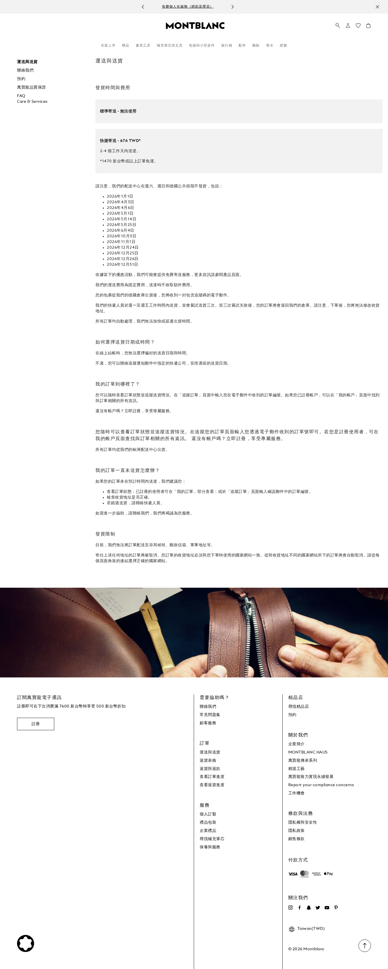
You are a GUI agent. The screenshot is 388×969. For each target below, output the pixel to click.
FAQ (21, 96)
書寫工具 (143, 45)
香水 (270, 45)
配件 (242, 45)
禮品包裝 (208, 822)
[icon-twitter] (318, 907)
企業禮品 (208, 831)
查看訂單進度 (212, 777)
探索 (283, 45)
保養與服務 (210, 847)
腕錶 (256, 45)
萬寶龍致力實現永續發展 (311, 777)
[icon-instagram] (290, 907)
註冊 (36, 724)
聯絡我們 (25, 70)
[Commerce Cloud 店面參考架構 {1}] (195, 25)
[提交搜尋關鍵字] (337, 25)
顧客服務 (208, 723)
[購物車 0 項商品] (368, 27)
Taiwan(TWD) (311, 929)
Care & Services (32, 102)
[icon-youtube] (327, 907)
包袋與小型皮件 (202, 45)
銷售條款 (296, 839)
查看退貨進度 (212, 785)
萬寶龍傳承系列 (302, 761)
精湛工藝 (296, 769)
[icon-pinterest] (336, 907)
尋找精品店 (298, 707)
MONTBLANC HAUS (308, 752)
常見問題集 (210, 715)
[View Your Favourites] (358, 27)
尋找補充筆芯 (212, 839)
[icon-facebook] (299, 907)
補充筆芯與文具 (170, 45)
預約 (21, 79)
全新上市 (108, 45)
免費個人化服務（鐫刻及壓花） (188, 7)
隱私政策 (296, 831)
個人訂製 (208, 814)
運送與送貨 (27, 62)
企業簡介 (296, 744)
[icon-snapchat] (308, 907)
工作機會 (296, 793)
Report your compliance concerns (321, 785)
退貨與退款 (210, 769)
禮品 (125, 45)
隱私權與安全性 (302, 822)
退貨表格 (208, 761)
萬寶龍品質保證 (31, 87)
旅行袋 (226, 45)
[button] (348, 25)
